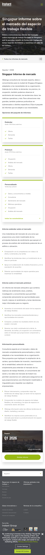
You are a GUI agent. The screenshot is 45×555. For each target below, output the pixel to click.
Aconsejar (4, 489)
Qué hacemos (5, 486)
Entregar (4, 495)
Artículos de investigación (8, 515)
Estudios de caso (6, 497)
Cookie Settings (22, 546)
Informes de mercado (7, 510)
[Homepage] (9, 4)
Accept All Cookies (22, 551)
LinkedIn (26, 510)
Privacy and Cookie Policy (28, 542)
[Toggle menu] (42, 4)
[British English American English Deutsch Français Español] (22, 473)
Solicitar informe (22, 457)
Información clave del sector (9, 512)
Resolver (4, 492)
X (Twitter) (26, 512)
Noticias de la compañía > (33, 506)
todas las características (14, 218)
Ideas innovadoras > (9, 506)
